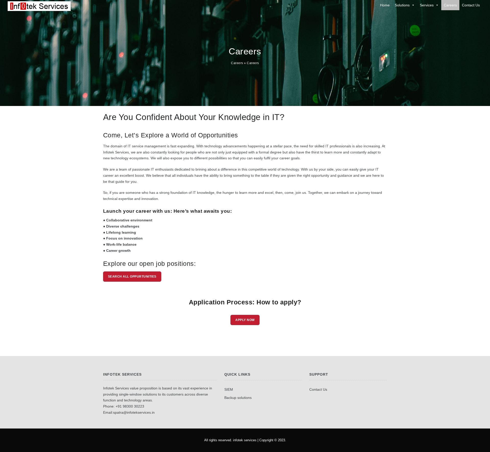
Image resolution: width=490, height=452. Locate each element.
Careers (450, 5)
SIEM (228, 389)
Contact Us (471, 5)
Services (427, 5)
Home (385, 5)
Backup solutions (238, 398)
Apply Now (245, 320)
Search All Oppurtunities (132, 276)
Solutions (402, 5)
